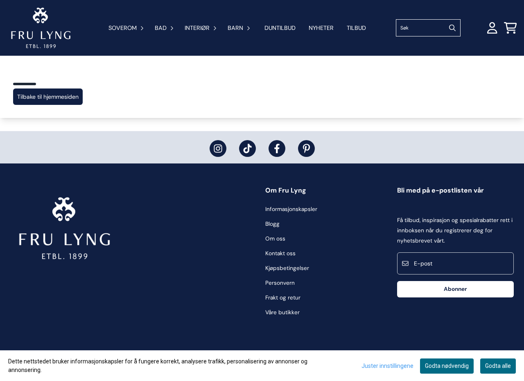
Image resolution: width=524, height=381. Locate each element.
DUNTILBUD (280, 28)
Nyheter (321, 28)
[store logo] (41, 28)
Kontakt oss (280, 253)
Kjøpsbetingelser (287, 268)
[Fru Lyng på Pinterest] (306, 148)
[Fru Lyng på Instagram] (218, 148)
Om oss (275, 238)
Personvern (280, 282)
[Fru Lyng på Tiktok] (247, 148)
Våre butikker (282, 312)
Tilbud (356, 28)
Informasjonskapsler (291, 209)
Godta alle (498, 366)
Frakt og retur (282, 297)
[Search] (452, 27)
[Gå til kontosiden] (492, 28)
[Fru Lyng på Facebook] (277, 148)
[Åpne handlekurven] (510, 28)
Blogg (272, 223)
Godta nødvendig (447, 366)
